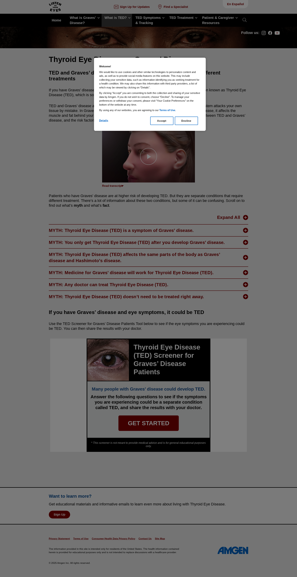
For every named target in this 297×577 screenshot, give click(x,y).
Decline (186, 120)
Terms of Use (167, 110)
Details (103, 120)
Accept (161, 120)
